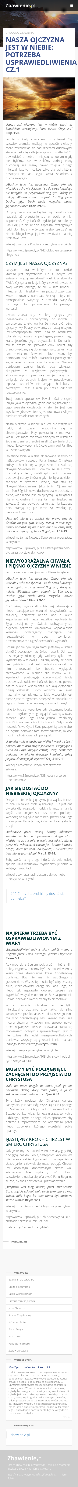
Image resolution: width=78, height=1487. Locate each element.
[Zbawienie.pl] (20, 5)
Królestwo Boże (17, 1322)
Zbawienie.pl (20, 1435)
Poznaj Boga (15, 1336)
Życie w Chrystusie (18, 1350)
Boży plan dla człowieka (21, 1279)
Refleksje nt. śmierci (19, 1343)
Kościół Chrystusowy (20, 1315)
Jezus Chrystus (16, 1308)
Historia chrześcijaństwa (22, 1301)
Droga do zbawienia (19, 1286)
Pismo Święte (16, 1329)
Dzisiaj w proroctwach (20, 1293)
